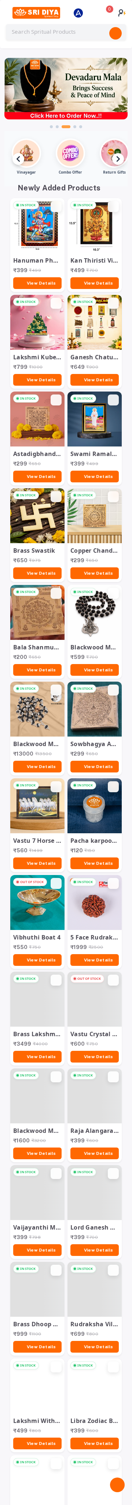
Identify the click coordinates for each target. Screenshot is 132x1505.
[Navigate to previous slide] (18, 159)
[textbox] (66, 32)
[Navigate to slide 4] (75, 127)
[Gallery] (66, 94)
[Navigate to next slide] (118, 159)
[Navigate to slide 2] (57, 127)
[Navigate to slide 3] (66, 127)
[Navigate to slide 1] (51, 127)
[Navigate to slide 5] (81, 127)
